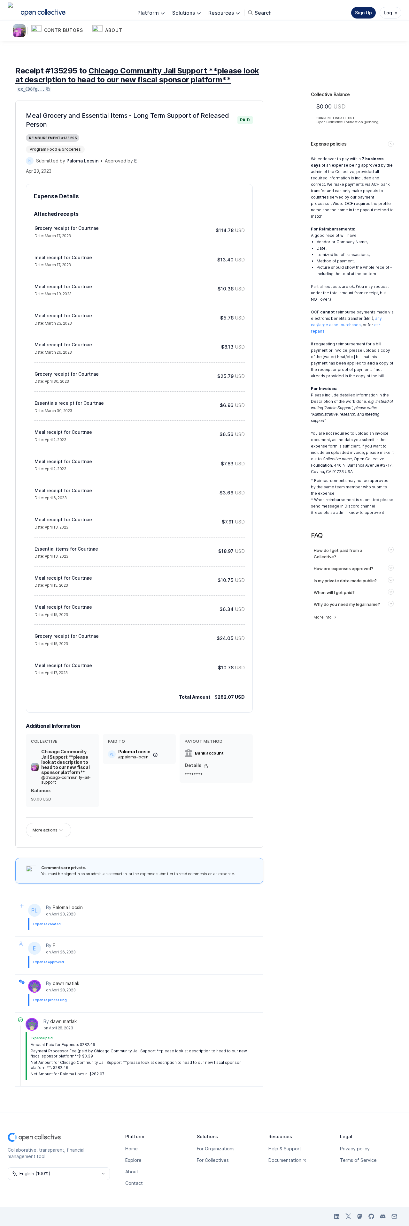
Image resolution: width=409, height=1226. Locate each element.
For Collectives (213, 1160)
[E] (34, 948)
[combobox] (59, 1173)
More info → (324, 617)
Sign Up (363, 12)
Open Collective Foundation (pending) (348, 122)
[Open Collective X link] (348, 1216)
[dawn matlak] (34, 986)
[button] (60, 30)
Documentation (284, 1160)
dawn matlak (66, 983)
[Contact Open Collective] (394, 1216)
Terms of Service (358, 1160)
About (131, 1171)
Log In (390, 12)
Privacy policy (355, 1148)
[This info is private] (206, 766)
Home (131, 1148)
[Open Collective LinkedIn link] (336, 1216)
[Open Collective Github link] (371, 1216)
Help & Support (284, 1148)
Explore (133, 1160)
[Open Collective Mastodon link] (359, 1216)
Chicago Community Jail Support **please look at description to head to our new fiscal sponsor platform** (137, 75)
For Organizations (216, 1148)
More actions (45, 829)
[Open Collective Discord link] (382, 1216)
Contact (134, 1183)
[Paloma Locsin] (30, 161)
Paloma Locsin (68, 907)
